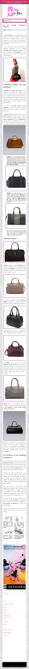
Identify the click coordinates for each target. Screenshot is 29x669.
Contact (5, 635)
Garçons (5, 610)
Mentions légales (7, 632)
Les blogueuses (6, 615)
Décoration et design (8, 604)
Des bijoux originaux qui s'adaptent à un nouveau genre (19, 537)
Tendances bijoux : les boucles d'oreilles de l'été (8, 537)
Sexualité (5, 621)
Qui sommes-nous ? (7, 629)
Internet (5, 613)
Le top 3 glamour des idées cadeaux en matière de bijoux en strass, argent (19, 525)
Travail (4, 624)
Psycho (5, 618)
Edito (4, 601)
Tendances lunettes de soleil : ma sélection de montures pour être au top (8, 524)
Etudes (4, 607)
